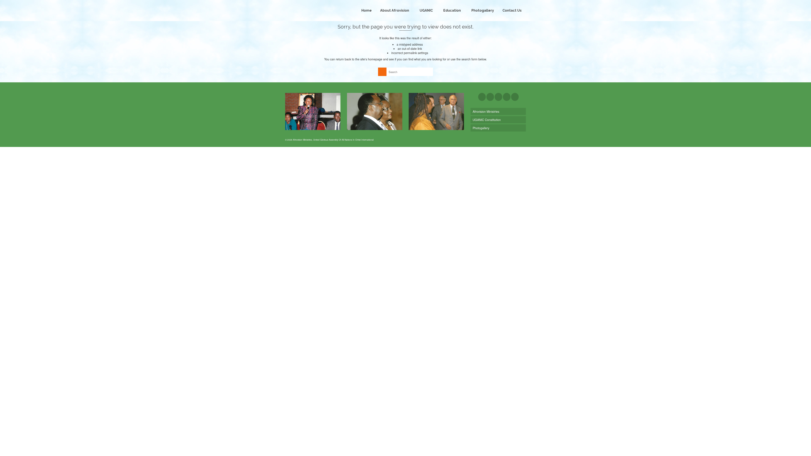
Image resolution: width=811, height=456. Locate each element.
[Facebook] (482, 97)
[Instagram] (498, 97)
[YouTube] (506, 97)
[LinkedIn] (515, 97)
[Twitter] (490, 97)
